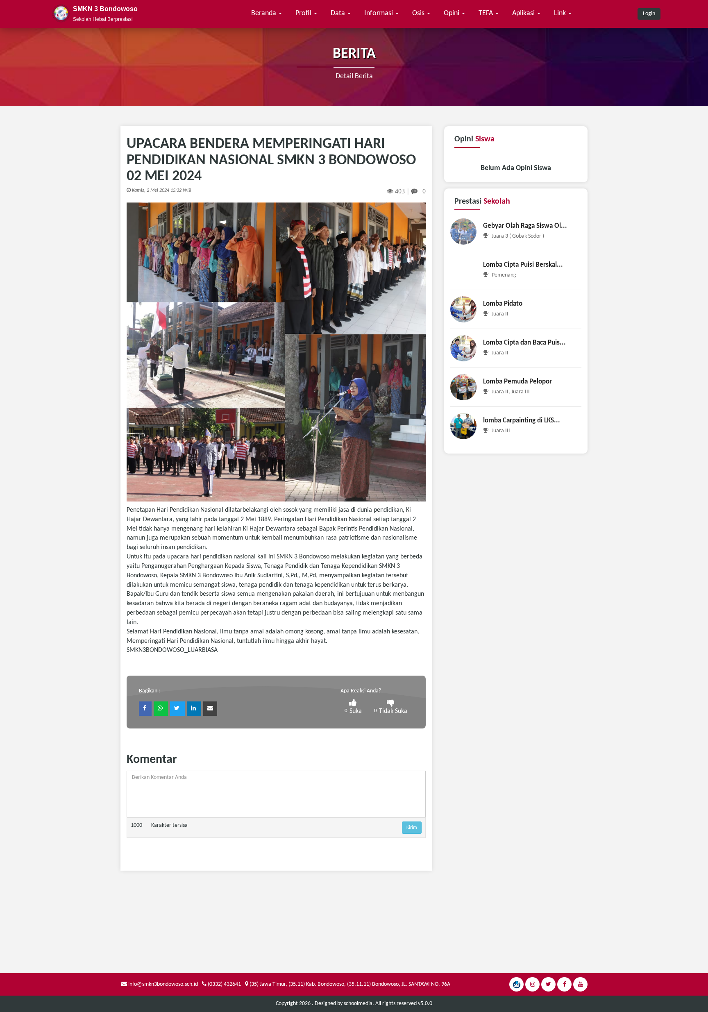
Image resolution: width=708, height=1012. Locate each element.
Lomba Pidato (502, 303)
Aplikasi (524, 13)
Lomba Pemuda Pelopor (517, 381)
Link (560, 13)
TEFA (487, 13)
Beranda (264, 13)
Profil (304, 13)
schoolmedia (358, 1004)
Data (339, 13)
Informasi (379, 13)
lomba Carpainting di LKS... (521, 420)
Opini (452, 13)
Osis (419, 13)
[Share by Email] (210, 708)
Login (649, 14)
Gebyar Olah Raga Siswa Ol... (525, 225)
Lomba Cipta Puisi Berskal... (523, 264)
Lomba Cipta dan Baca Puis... (524, 342)
